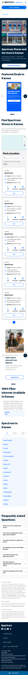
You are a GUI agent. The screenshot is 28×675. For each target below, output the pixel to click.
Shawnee (6, 500)
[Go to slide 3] (16, 114)
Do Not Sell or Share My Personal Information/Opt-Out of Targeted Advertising (13, 656)
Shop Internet (15, 377)
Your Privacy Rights (6, 651)
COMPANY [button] (7, 634)
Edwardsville (7, 452)
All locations (5, 14)
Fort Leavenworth (8, 456)
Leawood (6, 476)
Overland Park (7, 492)
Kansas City (7, 413)
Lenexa (5, 480)
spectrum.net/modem (11, 595)
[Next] (25, 96)
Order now (19, 2)
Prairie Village (7, 496)
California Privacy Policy (7, 654)
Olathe (5, 488)
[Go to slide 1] (12, 114)
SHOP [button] (5, 638)
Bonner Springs (7, 440)
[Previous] (3, 96)
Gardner (5, 460)
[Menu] (3, 2)
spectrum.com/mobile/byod (18, 606)
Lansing (5, 468)
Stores (15, 433)
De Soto (5, 448)
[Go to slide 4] (17, 114)
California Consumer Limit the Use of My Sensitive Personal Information (13, 659)
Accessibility (4, 652)
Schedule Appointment (14, 65)
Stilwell (5, 504)
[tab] (14, 634)
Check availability (14, 7)
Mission (5, 484)
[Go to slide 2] (15, 114)
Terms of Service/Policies (7, 662)
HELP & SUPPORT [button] (10, 646)
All (7, 433)
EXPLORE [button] (7, 642)
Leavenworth (7, 472)
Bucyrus (5, 444)
